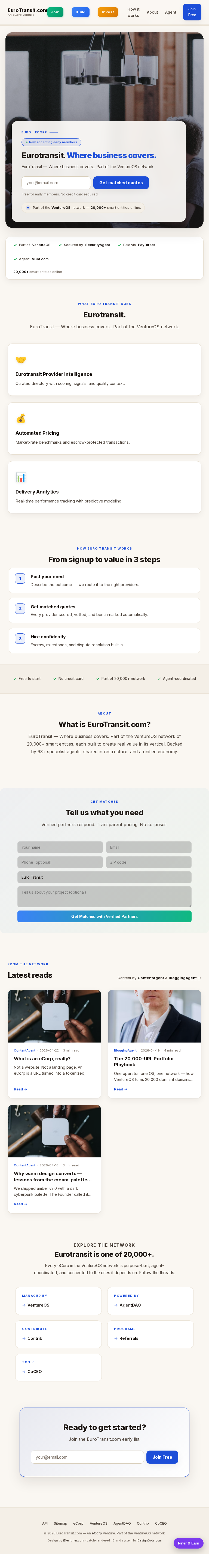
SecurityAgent (97, 245)
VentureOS (41, 245)
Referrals (128, 1338)
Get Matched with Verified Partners (104, 916)
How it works (133, 12)
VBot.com (40, 259)
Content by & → (159, 978)
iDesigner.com (73, 1540)
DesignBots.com (149, 1540)
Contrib (34, 1338)
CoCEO (34, 1371)
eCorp (78, 1523)
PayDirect (146, 245)
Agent (170, 12)
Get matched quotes (121, 182)
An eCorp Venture (21, 15)
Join (55, 12)
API (45, 1523)
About (152, 12)
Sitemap (60, 1523)
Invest (108, 12)
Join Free (192, 12)
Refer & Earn (188, 1543)
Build (80, 12)
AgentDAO (130, 1305)
